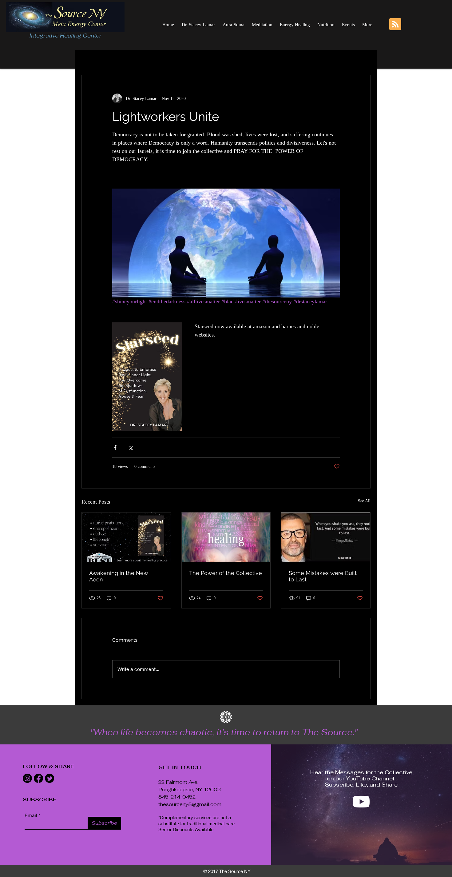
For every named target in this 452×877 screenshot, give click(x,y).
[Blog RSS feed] (395, 24)
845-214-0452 (177, 797)
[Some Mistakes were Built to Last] (325, 537)
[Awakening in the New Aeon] (126, 537)
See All (364, 501)
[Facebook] (38, 778)
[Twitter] (49, 778)
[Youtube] (361, 801)
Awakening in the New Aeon (118, 576)
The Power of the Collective (225, 573)
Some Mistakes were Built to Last (323, 576)
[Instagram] (27, 778)
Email (31, 815)
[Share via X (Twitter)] (130, 447)
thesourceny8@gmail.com (189, 804)
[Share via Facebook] (115, 447)
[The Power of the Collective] (226, 537)
